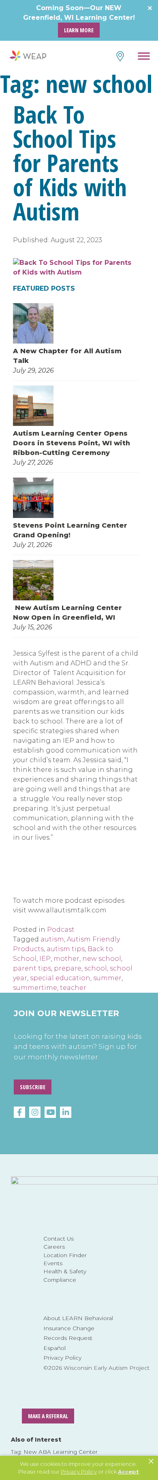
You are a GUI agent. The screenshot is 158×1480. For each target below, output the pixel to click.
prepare (67, 968)
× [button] (151, 1461)
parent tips (32, 968)
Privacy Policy (62, 1357)
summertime (35, 988)
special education (60, 978)
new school (101, 958)
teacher (73, 988)
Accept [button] (128, 1471)
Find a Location (119, 56)
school (95, 968)
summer (107, 978)
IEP (45, 958)
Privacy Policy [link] (79, 1471)
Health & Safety (64, 1271)
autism (52, 939)
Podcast (61, 929)
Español (54, 1348)
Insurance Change (68, 1328)
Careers (54, 1246)
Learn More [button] (79, 30)
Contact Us (58, 1238)
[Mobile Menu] (144, 57)
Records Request (67, 1338)
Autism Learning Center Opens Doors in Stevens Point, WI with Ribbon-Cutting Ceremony (71, 443)
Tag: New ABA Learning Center (54, 1452)
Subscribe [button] (32, 1087)
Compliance (59, 1280)
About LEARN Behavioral (78, 1318)
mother (66, 958)
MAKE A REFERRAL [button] (48, 1416)
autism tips (66, 949)
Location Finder (65, 1255)
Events (52, 1263)
